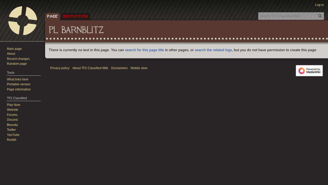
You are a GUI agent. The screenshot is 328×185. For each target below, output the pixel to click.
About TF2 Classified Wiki (90, 68)
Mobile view (139, 68)
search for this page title (144, 50)
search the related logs (213, 50)
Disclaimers (119, 68)
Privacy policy (59, 68)
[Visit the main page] (22, 20)
